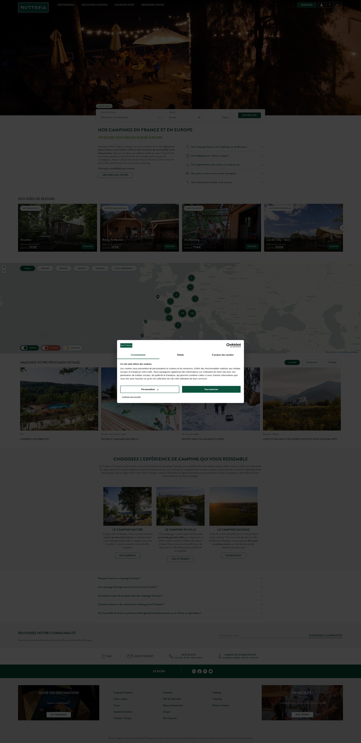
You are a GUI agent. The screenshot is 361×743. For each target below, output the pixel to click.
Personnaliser (148, 389)
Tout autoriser (211, 389)
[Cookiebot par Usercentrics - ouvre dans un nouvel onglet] (228, 345)
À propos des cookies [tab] (223, 354)
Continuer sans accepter (131, 397)
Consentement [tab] (138, 354)
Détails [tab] (180, 354)
